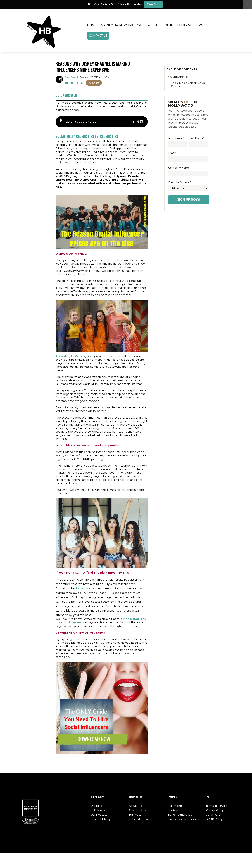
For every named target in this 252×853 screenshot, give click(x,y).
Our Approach (176, 810)
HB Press (135, 814)
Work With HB (149, 25)
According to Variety (70, 356)
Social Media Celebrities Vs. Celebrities (188, 84)
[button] (61, 121)
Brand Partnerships (179, 814)
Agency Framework (117, 25)
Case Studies (137, 810)
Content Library (101, 819)
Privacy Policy (215, 810)
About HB (135, 805)
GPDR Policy (214, 819)
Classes (202, 25)
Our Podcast (99, 814)
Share (96, 82)
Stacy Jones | (71, 77)
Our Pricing (174, 805)
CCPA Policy (214, 814)
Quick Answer (179, 76)
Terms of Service (216, 805)
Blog (169, 25)
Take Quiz (153, 4)
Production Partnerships (183, 819)
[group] (102, 121)
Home (91, 25)
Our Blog (96, 805)
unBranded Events (141, 819)
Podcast (184, 25)
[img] (133, 121)
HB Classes (98, 810)
